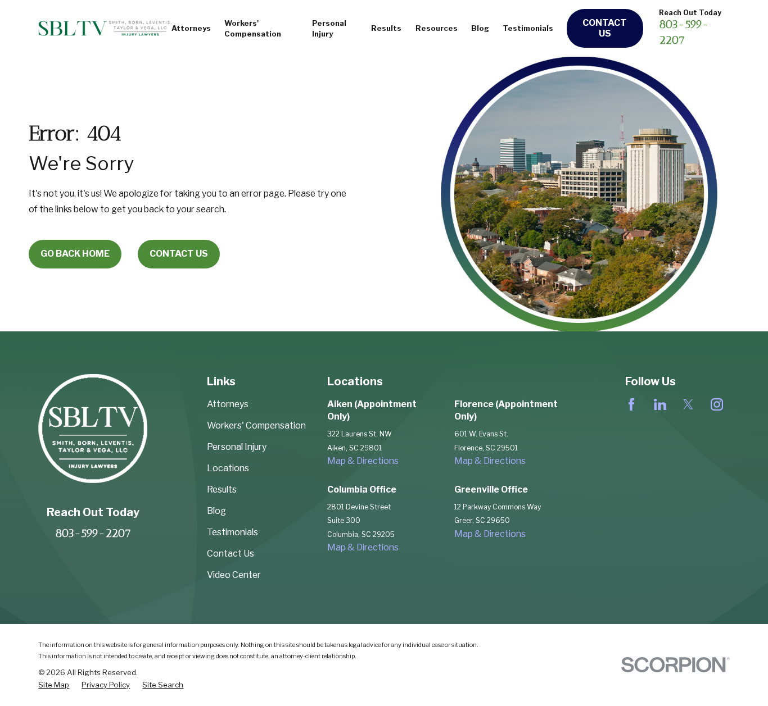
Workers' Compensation (256, 425)
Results (222, 489)
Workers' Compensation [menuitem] (252, 28)
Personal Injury (236, 446)
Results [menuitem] (386, 28)
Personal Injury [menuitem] (329, 28)
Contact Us (604, 28)
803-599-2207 (93, 533)
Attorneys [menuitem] (191, 28)
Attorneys (228, 404)
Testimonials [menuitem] (528, 28)
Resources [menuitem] (436, 28)
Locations (228, 468)
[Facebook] (631, 404)
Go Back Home (75, 253)
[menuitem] (53, 685)
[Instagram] (717, 404)
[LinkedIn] (660, 404)
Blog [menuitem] (480, 28)
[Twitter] (688, 404)
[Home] (104, 29)
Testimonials (232, 532)
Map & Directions (363, 461)
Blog (216, 510)
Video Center (234, 575)
